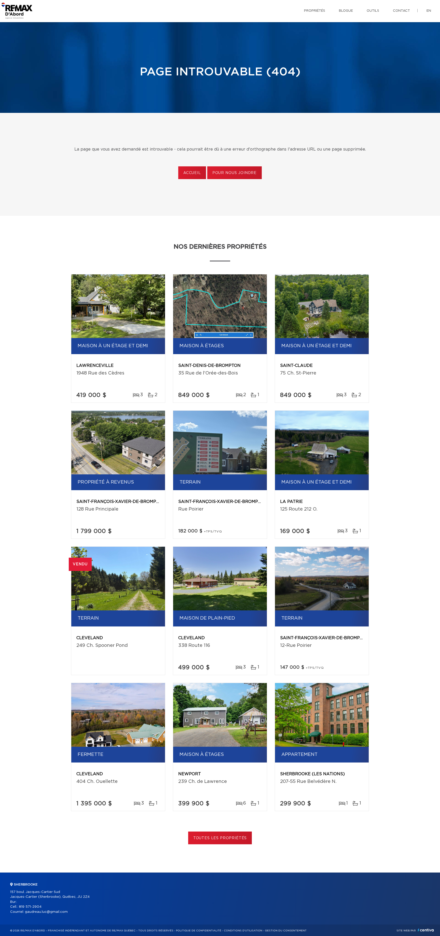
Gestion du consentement (286, 930)
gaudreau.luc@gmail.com (46, 912)
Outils (373, 10)
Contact (401, 10)
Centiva (426, 930)
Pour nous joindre (234, 173)
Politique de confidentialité (198, 930)
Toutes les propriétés (220, 838)
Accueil (192, 173)
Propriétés (314, 10)
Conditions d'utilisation (243, 930)
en (429, 10)
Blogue (346, 10)
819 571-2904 (30, 906)
